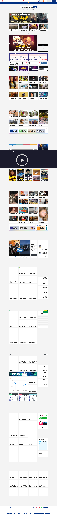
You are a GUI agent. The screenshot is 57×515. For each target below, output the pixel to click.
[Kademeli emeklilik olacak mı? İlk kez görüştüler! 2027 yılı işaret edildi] (40, 381)
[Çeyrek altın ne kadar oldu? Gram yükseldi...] (23, 193)
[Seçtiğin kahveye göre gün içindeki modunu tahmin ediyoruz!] (43, 193)
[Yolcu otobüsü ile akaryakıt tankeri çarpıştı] (33, 218)
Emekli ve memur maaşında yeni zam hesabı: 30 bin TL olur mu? (45, 376)
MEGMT (20, 397)
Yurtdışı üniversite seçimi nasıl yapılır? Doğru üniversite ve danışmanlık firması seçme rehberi (43, 486)
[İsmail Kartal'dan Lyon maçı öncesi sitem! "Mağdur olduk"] (32, 322)
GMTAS (10, 396)
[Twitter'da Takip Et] (40, 415)
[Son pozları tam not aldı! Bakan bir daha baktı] (23, 423)
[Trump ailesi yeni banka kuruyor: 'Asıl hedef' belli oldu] (32, 358)
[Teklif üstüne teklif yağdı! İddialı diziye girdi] (32, 415)
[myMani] (23, 1)
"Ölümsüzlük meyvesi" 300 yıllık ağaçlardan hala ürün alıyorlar (45, 297)
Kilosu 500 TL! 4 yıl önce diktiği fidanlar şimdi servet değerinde (33, 477)
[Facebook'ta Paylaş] (42, 455)
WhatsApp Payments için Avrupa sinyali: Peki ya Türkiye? (23, 477)
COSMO (10, 400)
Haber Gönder (45, 507)
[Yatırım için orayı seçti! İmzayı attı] (32, 423)
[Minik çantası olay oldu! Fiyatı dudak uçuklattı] (32, 436)
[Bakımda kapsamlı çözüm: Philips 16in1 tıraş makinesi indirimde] (23, 278)
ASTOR (29, 400)
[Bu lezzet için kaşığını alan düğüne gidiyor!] (32, 278)
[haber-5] (44, 175)
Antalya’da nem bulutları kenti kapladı (45, 292)
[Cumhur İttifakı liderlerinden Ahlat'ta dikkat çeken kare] (33, 121)
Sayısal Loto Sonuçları (44, 443)
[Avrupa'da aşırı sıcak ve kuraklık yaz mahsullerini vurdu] (13, 286)
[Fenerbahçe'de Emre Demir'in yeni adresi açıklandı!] (23, 78)
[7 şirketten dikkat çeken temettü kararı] (23, 86)
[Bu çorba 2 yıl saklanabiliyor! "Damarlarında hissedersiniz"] (13, 294)
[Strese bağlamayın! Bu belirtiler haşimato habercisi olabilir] (23, 121)
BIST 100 (11, 378)
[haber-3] (28, 175)
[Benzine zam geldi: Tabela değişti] (32, 270)
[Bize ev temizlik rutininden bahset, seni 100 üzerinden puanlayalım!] (23, 210)
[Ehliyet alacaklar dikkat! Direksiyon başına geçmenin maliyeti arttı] (23, 286)
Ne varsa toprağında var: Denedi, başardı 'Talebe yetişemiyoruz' (33, 486)
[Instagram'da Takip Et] (42, 415)
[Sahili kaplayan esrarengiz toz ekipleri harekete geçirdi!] (33, 86)
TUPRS (29, 397)
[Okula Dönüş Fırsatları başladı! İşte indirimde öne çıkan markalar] (23, 201)
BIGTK (10, 399)
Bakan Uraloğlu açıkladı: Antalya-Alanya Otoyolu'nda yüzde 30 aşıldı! (45, 372)
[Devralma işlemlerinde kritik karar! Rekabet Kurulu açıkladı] (23, 294)
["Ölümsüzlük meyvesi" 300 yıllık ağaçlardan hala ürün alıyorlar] (40, 297)
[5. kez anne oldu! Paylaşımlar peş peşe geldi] (13, 82)
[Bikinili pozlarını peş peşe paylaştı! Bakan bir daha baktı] (13, 197)
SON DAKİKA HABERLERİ (3, 2)
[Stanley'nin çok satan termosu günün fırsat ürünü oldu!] (23, 218)
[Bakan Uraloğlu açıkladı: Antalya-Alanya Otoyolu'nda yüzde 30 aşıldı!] (40, 371)
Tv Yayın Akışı (40, 426)
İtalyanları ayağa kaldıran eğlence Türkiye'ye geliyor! (45, 283)
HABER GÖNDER (51, 2)
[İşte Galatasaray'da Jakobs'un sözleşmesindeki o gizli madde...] (13, 330)
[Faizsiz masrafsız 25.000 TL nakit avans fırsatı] (43, 86)
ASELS (29, 398)
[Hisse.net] (13, 68)
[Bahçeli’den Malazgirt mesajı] (13, 218)
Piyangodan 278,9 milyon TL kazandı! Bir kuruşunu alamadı (45, 278)
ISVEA (10, 398)
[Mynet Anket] (43, 1)
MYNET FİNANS (13, 64)
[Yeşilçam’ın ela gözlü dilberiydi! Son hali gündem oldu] (13, 419)
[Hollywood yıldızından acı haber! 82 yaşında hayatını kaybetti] (13, 210)
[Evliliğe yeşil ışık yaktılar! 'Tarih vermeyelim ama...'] (23, 440)
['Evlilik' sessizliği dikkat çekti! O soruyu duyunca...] (32, 456)
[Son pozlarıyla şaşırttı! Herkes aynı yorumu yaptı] (43, 214)
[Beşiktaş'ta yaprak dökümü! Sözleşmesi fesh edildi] (33, 78)
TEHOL (19, 400)
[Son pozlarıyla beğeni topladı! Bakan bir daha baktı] (23, 432)
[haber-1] (12, 175)
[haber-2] (20, 175)
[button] (44, 1)
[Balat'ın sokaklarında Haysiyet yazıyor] (33, 490)
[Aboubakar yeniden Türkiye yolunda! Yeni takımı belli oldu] (23, 314)
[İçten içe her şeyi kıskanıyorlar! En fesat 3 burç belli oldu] (13, 113)
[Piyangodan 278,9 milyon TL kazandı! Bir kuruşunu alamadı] (40, 279)
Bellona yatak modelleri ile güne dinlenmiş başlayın (43, 477)
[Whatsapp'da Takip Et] (46, 415)
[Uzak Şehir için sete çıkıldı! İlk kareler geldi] (13, 432)
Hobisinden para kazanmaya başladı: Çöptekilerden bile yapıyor (22, 495)
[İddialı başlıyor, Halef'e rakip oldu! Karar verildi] (33, 113)
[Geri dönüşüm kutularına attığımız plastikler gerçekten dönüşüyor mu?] (23, 270)
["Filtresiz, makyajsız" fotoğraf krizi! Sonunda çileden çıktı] (23, 415)
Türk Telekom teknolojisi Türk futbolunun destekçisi (43, 494)
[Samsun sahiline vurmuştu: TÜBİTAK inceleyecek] (33, 193)
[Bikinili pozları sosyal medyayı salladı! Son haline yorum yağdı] (23, 448)
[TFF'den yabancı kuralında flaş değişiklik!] (13, 318)
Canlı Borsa (46, 354)
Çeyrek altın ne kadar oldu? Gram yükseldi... (45, 385)
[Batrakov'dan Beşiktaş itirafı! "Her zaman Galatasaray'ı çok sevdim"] (23, 322)
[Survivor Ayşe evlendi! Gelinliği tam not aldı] (32, 290)
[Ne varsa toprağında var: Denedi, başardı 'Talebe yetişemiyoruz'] (33, 482)
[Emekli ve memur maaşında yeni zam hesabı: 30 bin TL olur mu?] (40, 376)
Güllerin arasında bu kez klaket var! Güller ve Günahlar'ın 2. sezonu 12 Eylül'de (13, 478)
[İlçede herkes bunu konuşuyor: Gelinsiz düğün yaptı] (43, 117)
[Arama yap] (45, 1)
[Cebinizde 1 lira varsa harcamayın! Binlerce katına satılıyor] (32, 387)
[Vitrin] (39, 1)
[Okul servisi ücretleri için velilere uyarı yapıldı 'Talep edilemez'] (40, 367)
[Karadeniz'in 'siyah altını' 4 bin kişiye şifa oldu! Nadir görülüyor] (33, 210)
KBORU (10, 397)
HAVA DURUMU (26, 2)
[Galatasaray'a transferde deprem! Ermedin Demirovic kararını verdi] (32, 334)
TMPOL (20, 396)
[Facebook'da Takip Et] (39, 415)
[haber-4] (36, 175)
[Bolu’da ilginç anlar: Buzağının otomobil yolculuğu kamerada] (40, 288)
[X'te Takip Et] (34, 507)
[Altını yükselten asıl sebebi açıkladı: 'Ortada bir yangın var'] (32, 379)
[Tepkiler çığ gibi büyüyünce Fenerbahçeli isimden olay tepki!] (23, 338)
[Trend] (38, 1)
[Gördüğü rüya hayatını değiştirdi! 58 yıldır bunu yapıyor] (43, 201)
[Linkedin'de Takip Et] (43, 415)
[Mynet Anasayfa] (3, 1)
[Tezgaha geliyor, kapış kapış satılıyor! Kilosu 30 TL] (33, 201)
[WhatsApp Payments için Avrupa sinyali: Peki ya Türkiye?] (23, 473)
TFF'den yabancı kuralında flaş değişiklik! (10, 2)
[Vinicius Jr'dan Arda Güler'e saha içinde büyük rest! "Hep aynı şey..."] (13, 338)
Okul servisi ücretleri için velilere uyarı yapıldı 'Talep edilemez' (45, 367)
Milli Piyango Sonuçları (44, 441)
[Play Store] (11, 510)
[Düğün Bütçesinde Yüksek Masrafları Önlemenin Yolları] (43, 78)
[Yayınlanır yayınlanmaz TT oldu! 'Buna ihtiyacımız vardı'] (13, 440)
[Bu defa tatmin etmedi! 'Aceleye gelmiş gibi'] (13, 274)
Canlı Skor (46, 310)
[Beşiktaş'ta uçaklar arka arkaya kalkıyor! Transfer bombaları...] (32, 314)
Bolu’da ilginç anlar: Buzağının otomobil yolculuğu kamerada (45, 288)
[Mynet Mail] (55, 3)
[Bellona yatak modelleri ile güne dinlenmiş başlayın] (43, 473)
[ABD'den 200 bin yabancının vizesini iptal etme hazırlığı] (23, 43)
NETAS (19, 399)
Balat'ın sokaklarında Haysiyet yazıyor (33, 494)
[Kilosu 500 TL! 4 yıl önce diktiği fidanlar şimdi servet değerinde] (33, 473)
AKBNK (29, 399)
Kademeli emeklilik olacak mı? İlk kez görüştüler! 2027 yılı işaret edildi (45, 381)
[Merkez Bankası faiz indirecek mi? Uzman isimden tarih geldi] (13, 121)
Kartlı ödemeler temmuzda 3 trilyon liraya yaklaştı (13, 494)
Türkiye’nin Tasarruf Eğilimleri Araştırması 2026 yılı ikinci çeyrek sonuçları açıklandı (14, 486)
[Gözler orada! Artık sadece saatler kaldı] (13, 362)
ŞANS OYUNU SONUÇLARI (42, 439)
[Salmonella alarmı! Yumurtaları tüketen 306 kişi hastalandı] (23, 358)
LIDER (19, 398)
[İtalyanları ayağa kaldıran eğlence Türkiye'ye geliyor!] (40, 283)
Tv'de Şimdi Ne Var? (41, 427)
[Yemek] (41, 1)
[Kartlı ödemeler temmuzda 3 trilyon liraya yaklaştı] (13, 490)
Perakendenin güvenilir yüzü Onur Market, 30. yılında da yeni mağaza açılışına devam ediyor (23, 486)
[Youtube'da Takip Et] (45, 415)
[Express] (42, 1)
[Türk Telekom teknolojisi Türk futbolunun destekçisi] (43, 490)
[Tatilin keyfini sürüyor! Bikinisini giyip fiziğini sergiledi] (23, 456)
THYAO (29, 396)
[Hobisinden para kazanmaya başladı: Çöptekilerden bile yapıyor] (23, 490)
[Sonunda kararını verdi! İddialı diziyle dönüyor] (32, 448)
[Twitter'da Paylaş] (44, 455)
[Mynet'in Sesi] (23, 68)
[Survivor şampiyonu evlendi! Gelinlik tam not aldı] (13, 452)
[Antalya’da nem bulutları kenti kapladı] (40, 292)
